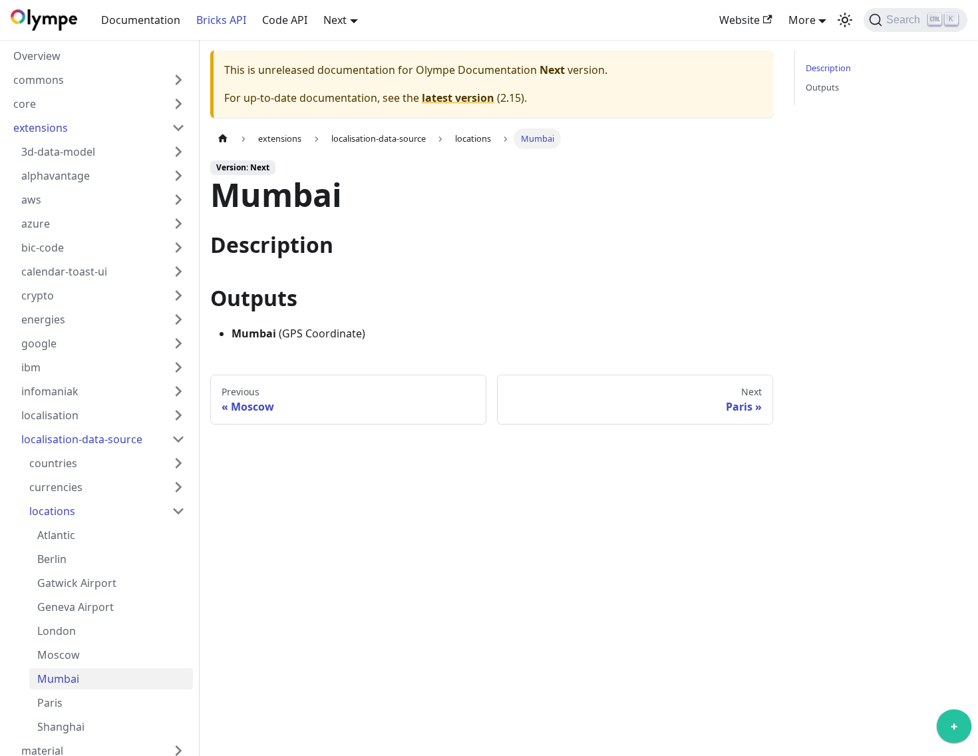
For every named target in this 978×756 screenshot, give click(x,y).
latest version (458, 98)
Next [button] (335, 20)
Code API (284, 20)
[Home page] (223, 138)
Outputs (822, 87)
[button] (99, 80)
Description (828, 68)
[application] (954, 729)
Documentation (140, 20)
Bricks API (221, 20)
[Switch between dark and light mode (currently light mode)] (845, 20)
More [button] (802, 20)
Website (739, 20)
